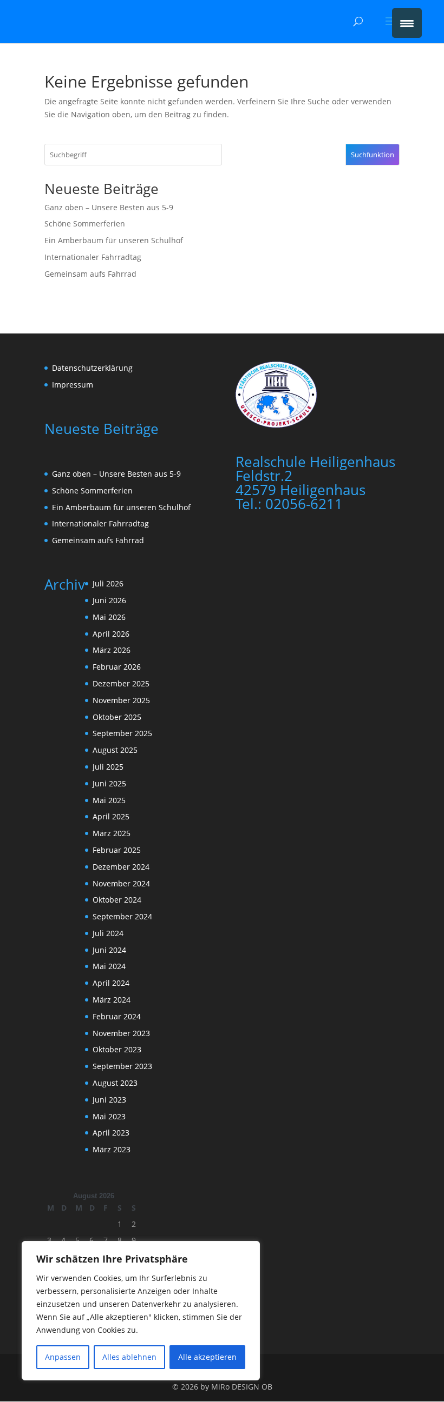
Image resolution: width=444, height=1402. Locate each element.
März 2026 (111, 650)
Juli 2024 (108, 933)
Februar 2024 (117, 1016)
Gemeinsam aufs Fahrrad (90, 274)
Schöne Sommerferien (84, 223)
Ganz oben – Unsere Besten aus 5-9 (108, 207)
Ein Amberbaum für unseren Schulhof (113, 240)
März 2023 (111, 1149)
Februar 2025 (117, 850)
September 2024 (122, 916)
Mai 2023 (109, 1116)
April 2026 (111, 634)
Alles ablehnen (129, 1357)
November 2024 (121, 883)
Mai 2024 (109, 966)
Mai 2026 (109, 617)
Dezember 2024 (121, 867)
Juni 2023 (109, 1099)
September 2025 (122, 733)
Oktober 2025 (117, 717)
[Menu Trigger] (407, 23)
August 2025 (115, 750)
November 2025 (121, 700)
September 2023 (122, 1066)
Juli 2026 (108, 583)
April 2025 (111, 816)
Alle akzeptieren (207, 1357)
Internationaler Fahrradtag (92, 257)
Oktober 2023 (117, 1049)
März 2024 (111, 999)
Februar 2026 (117, 667)
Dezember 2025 (121, 683)
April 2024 (111, 983)
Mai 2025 (109, 800)
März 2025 (111, 833)
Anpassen (63, 1357)
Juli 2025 (108, 767)
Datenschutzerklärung (92, 368)
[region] (141, 1310)
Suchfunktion (372, 154)
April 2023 (111, 1132)
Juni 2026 (109, 600)
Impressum (72, 384)
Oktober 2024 (117, 899)
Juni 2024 (109, 950)
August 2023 (115, 1083)
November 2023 (121, 1033)
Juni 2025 (109, 783)
